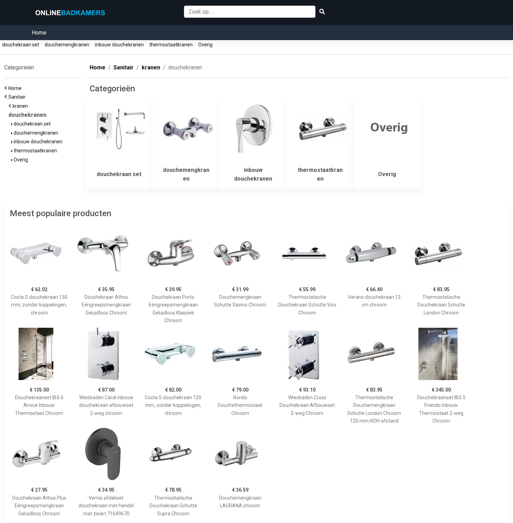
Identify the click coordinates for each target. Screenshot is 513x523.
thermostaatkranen (171, 44)
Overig (205, 44)
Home (39, 32)
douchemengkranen (67, 44)
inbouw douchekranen (119, 44)
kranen (21, 106)
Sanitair (18, 97)
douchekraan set (20, 44)
